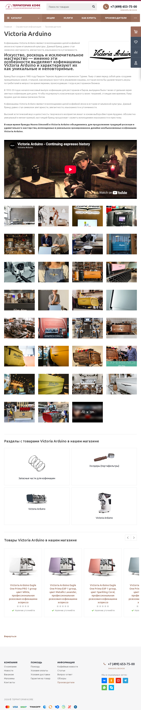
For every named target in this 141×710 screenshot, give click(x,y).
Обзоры (61, 678)
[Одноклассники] (111, 680)
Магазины (9, 678)
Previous (128, 538)
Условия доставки (40, 674)
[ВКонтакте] (104, 680)
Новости (8, 670)
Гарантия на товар (40, 678)
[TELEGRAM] (125, 680)
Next (134, 538)
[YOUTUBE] (118, 680)
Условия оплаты (39, 670)
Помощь (36, 662)
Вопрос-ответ (65, 674)
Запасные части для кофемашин (37, 478)
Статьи (61, 670)
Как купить (89, 18)
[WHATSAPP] (104, 687)
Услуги (68, 18)
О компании (10, 666)
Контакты (9, 682)
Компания (10, 662)
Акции (50, 18)
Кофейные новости (67, 666)
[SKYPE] (111, 687)
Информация (66, 662)
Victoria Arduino (36, 509)
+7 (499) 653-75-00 (123, 6)
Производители (116, 18)
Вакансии (9, 674)
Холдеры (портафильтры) (104, 466)
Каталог (16, 18)
